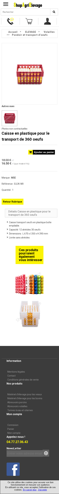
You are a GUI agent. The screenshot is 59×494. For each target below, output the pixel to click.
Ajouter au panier (44, 152)
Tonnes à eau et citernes (20, 410)
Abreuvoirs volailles (17, 406)
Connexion (12, 425)
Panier (10, 429)
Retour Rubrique (12, 201)
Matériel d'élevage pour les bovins (24, 398)
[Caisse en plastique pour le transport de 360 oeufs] (29, 91)
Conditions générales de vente (23, 379)
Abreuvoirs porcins (17, 402)
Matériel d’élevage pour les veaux (24, 394)
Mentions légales (16, 371)
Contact (11, 375)
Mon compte (13, 433)
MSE (13, 177)
